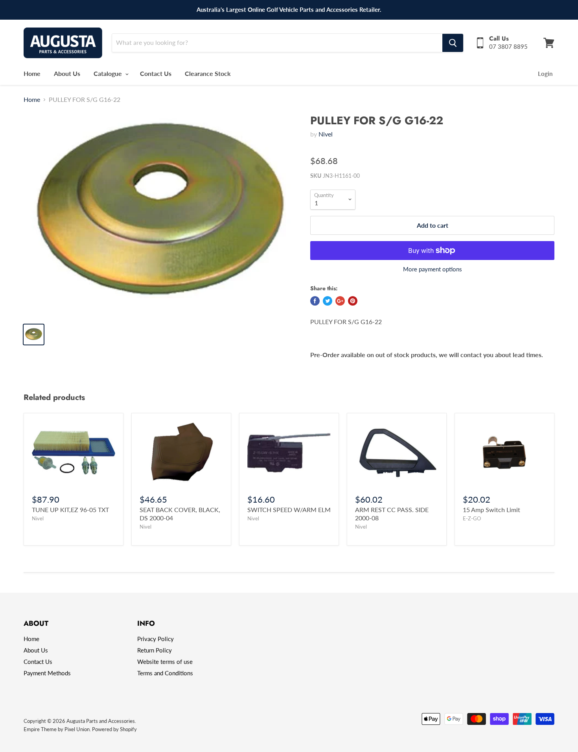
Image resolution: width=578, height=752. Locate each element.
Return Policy (154, 650)
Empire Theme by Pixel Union (57, 729)
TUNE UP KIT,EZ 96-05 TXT (70, 509)
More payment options (432, 269)
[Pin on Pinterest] (352, 301)
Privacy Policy (155, 638)
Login (545, 73)
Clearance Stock (208, 73)
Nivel (325, 134)
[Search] (452, 43)
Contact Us (155, 73)
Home (32, 73)
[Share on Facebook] (315, 301)
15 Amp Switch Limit (491, 509)
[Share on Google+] (340, 301)
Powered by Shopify (114, 729)
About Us (67, 73)
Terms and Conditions (165, 672)
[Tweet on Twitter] (327, 301)
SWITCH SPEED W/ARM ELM (289, 509)
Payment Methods (47, 672)
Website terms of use (165, 661)
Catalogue (108, 73)
